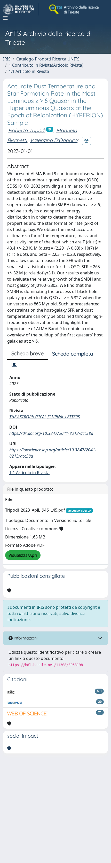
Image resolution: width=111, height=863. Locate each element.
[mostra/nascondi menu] (5, 18)
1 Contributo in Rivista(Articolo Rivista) (46, 65)
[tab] (14, 364)
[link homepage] (20, 9)
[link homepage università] (74, 9)
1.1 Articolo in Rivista (29, 71)
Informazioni (25, 638)
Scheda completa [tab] (72, 353)
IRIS (7, 59)
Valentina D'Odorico (53, 140)
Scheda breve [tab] (27, 353)
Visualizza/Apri (23, 555)
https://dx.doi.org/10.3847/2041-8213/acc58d (51, 433)
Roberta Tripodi (26, 130)
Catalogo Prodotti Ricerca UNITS (48, 59)
